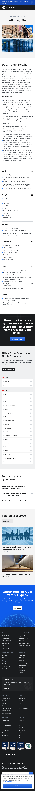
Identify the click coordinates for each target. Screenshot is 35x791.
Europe (20, 703)
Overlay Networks (6, 708)
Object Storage (6, 666)
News (3, 728)
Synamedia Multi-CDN (25, 645)
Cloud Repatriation (7, 700)
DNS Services (5, 703)
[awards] (17, 746)
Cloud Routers (22, 667)
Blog (3, 723)
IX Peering (21, 660)
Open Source (22, 728)
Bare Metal (5, 655)
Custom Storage (6, 668)
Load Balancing (23, 663)
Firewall (21, 672)
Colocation (4, 658)
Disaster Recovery (6, 698)
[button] (31, 7)
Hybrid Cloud (5, 648)
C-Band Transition (6, 713)
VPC (3, 645)
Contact (21, 737)
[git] (11, 754)
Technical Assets (6, 725)
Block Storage (5, 664)
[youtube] (8, 754)
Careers (21, 735)
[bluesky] (14, 754)
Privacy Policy (8, 781)
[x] (2, 754)
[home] (7, 7)
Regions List (5, 735)
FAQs (20, 732)
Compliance (22, 730)
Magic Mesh (22, 670)
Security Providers (7, 710)
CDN (3, 705)
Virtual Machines (6, 640)
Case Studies (5, 720)
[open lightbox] (17, 31)
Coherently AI (22, 640)
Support (21, 725)
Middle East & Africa (24, 708)
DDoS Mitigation (23, 665)
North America (22, 698)
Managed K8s (5, 643)
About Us (21, 720)
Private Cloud (5, 638)
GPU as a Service (23, 638)
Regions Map (5, 732)
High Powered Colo (24, 643)
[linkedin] (5, 754)
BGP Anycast (22, 655)
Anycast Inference (23, 636)
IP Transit (21, 658)
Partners (21, 723)
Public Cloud (5, 636)
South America (22, 700)
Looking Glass (5, 730)
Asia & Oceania (23, 705)
